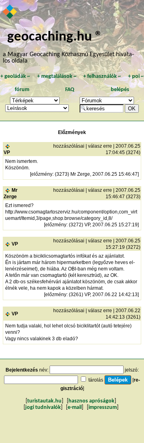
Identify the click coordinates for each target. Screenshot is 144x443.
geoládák (15, 76)
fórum (22, 89)
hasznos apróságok (91, 401)
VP (7, 152)
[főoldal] (10, 12)
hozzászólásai (68, 146)
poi (136, 76)
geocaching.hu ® (54, 37)
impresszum (102, 407)
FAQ (69, 89)
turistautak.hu (44, 401)
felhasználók (102, 76)
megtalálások (56, 76)
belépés (120, 89)
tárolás (95, 380)
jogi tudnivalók (43, 407)
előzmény (41, 174)
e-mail (75, 407)
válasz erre (100, 146)
